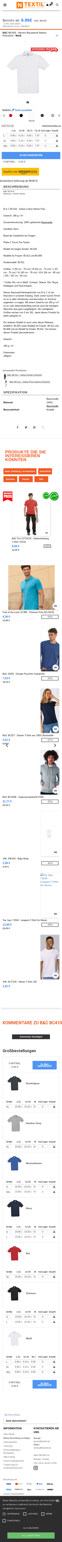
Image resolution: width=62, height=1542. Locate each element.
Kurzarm (10, 479)
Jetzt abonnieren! (16, 1420)
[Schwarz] (21, 115)
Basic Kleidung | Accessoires (20, 471)
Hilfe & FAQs (9, 1457)
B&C (5, 32)
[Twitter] (26, 427)
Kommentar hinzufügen (31, 1037)
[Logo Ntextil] (31, 5)
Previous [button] (7, 74)
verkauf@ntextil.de (42, 1448)
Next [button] (56, 74)
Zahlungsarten (10, 1442)
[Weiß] (31, 115)
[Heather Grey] (52, 115)
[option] (31, 72)
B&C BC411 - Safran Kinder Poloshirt (24, 375)
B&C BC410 (8, 191)
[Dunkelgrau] (42, 115)
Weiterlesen (20, 1508)
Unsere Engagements (13, 1461)
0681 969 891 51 (42, 1455)
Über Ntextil (8, 1434)
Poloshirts (45, 471)
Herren (25, 479)
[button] (47, 4)
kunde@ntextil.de (42, 1441)
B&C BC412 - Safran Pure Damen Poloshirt (29, 382)
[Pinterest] (34, 427)
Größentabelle (51, 126)
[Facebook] (17, 427)
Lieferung (7, 1446)
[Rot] (10, 115)
